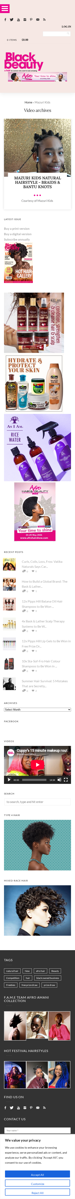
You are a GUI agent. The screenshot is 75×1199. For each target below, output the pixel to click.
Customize (37, 1184)
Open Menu (5, 8)
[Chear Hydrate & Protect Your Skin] (34, 412)
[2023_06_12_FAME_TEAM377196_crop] (37, 1025)
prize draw (49, 985)
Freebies (10, 985)
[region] (37, 1166)
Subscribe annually (17, 239)
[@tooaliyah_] (37, 1075)
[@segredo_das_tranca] (59, 1075)
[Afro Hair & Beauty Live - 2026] (34, 540)
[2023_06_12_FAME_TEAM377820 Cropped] (59, 1026)
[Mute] (59, 780)
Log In (66, 26)
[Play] (9, 780)
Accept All (37, 1175)
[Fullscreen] (66, 780)
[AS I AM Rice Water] (37, 480)
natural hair (12, 970)
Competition (12, 977)
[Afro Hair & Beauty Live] (37, 80)
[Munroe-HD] (37, 934)
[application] (37, 765)
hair (28, 977)
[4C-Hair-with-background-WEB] (37, 869)
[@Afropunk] (15, 1075)
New (27, 970)
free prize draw (29, 985)
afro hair (40, 970)
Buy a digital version (18, 234)
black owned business (47, 977)
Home (28, 102)
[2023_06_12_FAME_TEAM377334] (15, 1026)
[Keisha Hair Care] (34, 351)
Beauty (55, 970)
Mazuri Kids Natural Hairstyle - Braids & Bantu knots (37, 182)
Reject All (38, 1193)
